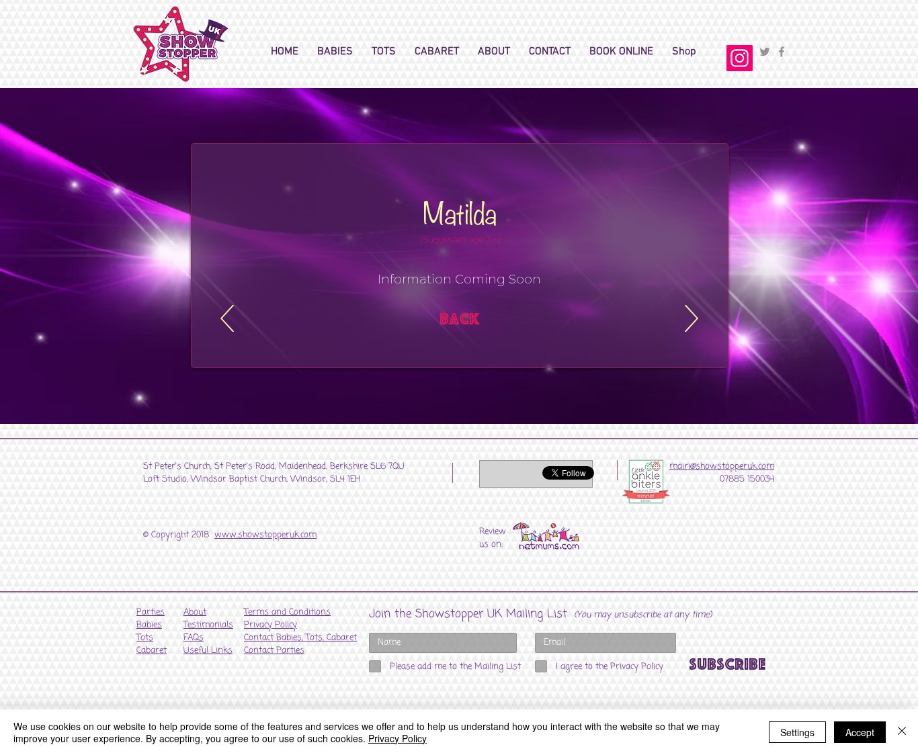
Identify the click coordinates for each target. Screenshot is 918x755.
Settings (797, 732)
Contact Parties (274, 650)
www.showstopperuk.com (265, 535)
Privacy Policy (397, 738)
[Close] (902, 732)
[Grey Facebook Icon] (781, 51)
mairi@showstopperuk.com (721, 466)
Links (208, 650)
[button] (335, 51)
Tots (144, 637)
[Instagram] (739, 58)
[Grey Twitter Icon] (764, 51)
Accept (859, 732)
